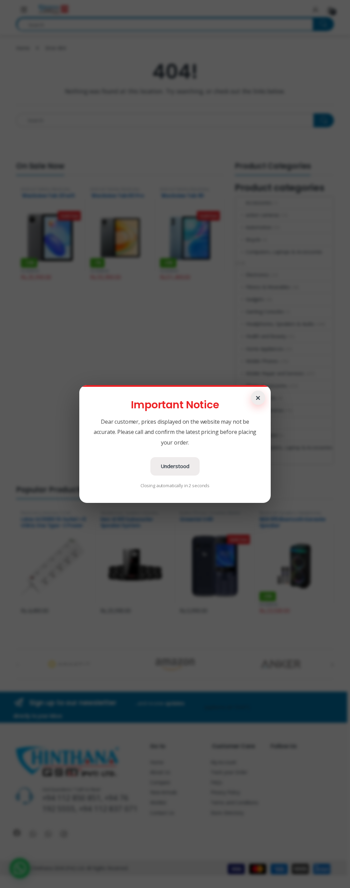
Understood (175, 466)
